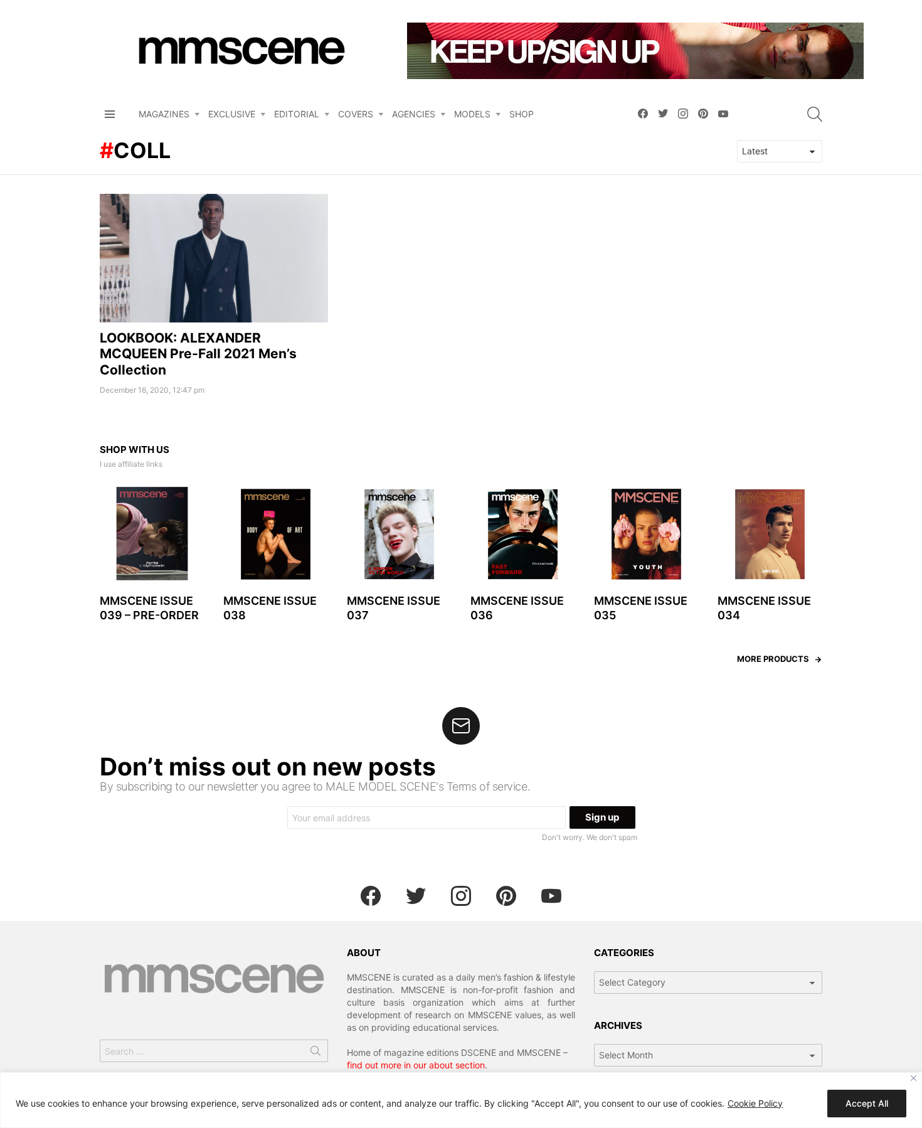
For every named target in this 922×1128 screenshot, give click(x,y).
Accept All (866, 1103)
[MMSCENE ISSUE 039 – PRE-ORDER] (152, 534)
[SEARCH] (814, 114)
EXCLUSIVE (231, 114)
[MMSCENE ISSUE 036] (522, 534)
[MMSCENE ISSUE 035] (646, 534)
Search (315, 1053)
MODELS (472, 114)
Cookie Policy (755, 1103)
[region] (461, 1100)
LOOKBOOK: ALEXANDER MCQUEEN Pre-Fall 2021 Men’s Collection (198, 354)
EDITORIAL (296, 114)
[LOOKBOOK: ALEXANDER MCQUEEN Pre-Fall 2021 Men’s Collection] (214, 258)
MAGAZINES (164, 114)
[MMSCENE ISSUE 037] (399, 534)
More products (773, 659)
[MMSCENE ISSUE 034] (770, 534)
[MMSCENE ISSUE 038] (275, 534)
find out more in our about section (416, 1065)
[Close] (913, 1078)
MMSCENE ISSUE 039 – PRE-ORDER (149, 608)
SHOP (521, 114)
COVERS (355, 114)
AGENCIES (413, 114)
